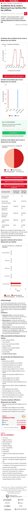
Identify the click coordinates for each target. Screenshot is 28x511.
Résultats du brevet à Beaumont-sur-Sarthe (14, 409)
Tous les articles (11, 488)
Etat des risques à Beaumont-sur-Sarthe (13, 369)
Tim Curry (5, 438)
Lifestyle (5, 420)
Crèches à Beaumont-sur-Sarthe (11, 391)
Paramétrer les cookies (16, 490)
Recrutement (21, 488)
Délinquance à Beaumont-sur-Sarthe (12, 365)
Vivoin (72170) (6, 342)
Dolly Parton (5, 449)
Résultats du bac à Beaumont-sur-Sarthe (13, 407)
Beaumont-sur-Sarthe (8, 361)
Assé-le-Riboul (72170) (8, 340)
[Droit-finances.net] (20, 503)
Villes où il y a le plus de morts (14, 177)
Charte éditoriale (18, 487)
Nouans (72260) (6, 346)
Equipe (12, 487)
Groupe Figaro (18, 491)
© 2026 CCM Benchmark (14, 493)
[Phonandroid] (20, 509)
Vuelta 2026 (5, 451)
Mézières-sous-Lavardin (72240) (10, 348)
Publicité (25, 487)
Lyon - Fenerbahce (7, 447)
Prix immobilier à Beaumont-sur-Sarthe (13, 395)
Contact (5, 488)
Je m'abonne (13, 133)
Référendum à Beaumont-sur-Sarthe (12, 397)
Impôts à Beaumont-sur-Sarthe (10, 380)
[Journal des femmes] (7, 500)
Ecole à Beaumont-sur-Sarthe (10, 389)
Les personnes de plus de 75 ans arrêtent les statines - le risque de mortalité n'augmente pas (14, 459)
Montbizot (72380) (7, 350)
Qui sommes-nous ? (5, 487)
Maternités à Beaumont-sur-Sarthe (11, 393)
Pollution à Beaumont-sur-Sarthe (11, 367)
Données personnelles (6, 490)
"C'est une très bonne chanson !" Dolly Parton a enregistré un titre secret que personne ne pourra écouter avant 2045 (14, 465)
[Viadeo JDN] (20, 506)
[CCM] (20, 500)
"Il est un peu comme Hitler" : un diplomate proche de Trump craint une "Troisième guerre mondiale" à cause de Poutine (14, 471)
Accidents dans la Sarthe (9, 354)
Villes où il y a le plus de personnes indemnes (14, 186)
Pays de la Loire (18, 3)
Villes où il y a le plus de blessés (14, 181)
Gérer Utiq (24, 490)
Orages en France (7, 440)
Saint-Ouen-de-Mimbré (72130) (10, 344)
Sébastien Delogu (7, 445)
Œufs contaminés (7, 442)
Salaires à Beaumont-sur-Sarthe (10, 378)
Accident (10, 3)
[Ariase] (7, 509)
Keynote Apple (6, 443)
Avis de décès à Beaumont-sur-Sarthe (12, 363)
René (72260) (5, 352)
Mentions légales (10, 491)
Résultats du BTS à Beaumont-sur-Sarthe (13, 411)
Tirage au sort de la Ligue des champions (13, 453)
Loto (3, 455)
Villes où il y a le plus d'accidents (14, 76)
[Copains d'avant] (7, 506)
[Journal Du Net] (7, 503)
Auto (5, 3)
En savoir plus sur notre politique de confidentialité (12, 135)
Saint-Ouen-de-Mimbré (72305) (14, 18)
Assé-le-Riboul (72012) (13, 17)
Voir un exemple (21, 420)
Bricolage (5, 424)
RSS (17, 488)
